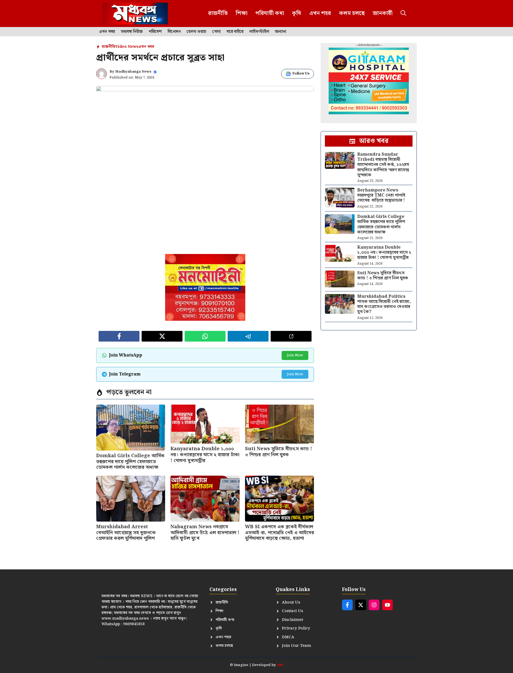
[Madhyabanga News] (135, 13)
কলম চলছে (352, 13)
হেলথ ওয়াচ (196, 32)
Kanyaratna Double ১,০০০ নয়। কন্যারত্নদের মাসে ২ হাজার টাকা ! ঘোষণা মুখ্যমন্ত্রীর (204, 454)
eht (280, 665)
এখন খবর (107, 32)
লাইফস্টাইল (259, 32)
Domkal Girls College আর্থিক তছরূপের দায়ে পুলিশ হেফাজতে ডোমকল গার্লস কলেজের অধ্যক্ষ (130, 461)
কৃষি (296, 13)
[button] (403, 13)
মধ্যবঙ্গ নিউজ (132, 32)
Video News (126, 47)
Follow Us (301, 73)
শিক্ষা (241, 13)
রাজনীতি (218, 13)
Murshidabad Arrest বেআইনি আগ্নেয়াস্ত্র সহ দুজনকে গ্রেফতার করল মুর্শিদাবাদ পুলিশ (126, 532)
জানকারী (382, 13)
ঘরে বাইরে (235, 32)
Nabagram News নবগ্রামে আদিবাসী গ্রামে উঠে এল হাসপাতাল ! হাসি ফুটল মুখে (204, 532)
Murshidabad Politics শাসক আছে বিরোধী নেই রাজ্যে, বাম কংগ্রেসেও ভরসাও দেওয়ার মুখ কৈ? (384, 304)
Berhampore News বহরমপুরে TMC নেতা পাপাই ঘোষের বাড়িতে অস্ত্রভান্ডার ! (381, 195)
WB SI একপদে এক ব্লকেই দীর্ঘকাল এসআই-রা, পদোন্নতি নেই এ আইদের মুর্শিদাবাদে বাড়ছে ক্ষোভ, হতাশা (279, 532)
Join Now (295, 355)
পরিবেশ (155, 32)
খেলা (216, 32)
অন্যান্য (280, 32)
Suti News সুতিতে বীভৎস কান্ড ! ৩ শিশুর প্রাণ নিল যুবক (278, 452)
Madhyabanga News (133, 72)
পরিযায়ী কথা (269, 13)
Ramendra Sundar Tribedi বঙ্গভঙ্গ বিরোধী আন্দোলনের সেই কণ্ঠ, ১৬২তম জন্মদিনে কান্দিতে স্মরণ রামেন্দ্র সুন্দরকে (383, 164)
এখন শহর (320, 13)
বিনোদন (174, 32)
